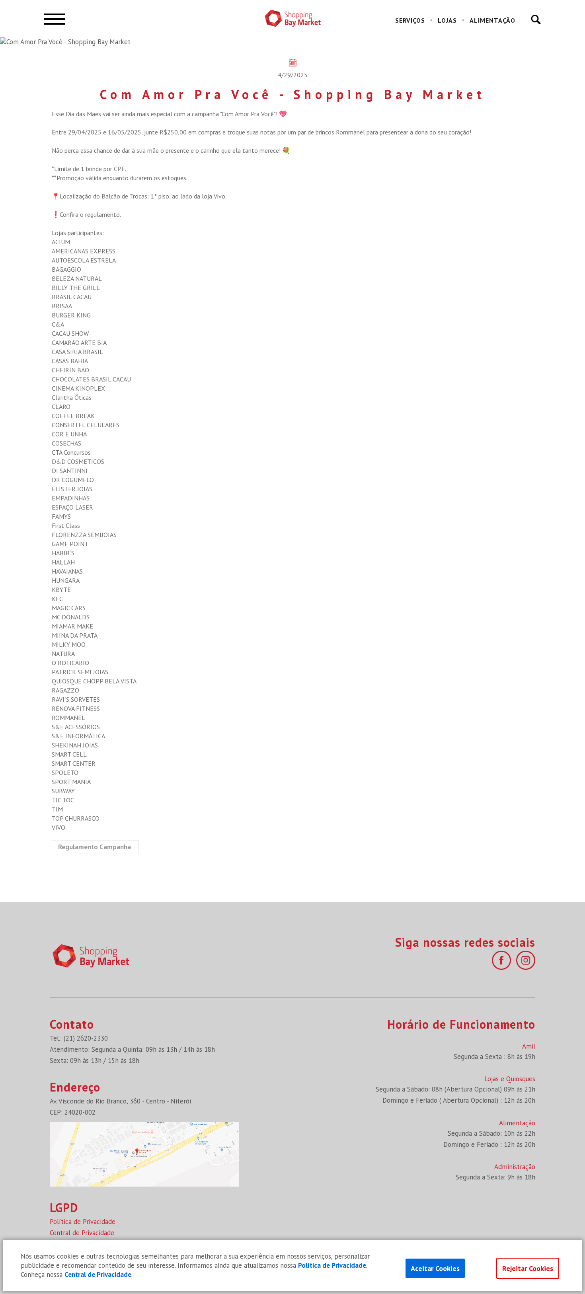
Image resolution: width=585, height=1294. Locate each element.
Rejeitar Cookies (527, 1268)
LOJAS (447, 20)
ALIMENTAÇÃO (492, 20)
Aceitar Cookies (435, 1268)
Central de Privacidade (82, 1232)
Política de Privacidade (82, 1221)
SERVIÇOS (410, 20)
